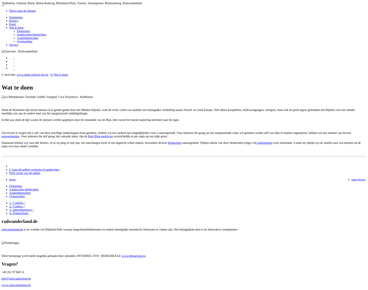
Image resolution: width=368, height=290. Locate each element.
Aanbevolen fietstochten (31, 34)
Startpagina (16, 17)
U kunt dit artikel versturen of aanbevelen (34, 169)
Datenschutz (19, 213)
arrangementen (10, 136)
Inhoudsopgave (20, 209)
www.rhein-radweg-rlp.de (32, 74)
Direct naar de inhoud (22, 10)
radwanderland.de (12, 229)
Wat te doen (16, 27)
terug (12, 179)
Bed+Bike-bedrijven (100, 136)
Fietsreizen (23, 31)
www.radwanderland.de (16, 285)
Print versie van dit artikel (24, 173)
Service (13, 44)
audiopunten (264, 142)
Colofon (16, 202)
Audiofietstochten (27, 38)
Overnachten (24, 41)
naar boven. (359, 179)
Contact (16, 206)
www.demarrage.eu (133, 255)
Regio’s (13, 20)
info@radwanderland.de (16, 278)
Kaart (12, 24)
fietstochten (175, 142)
